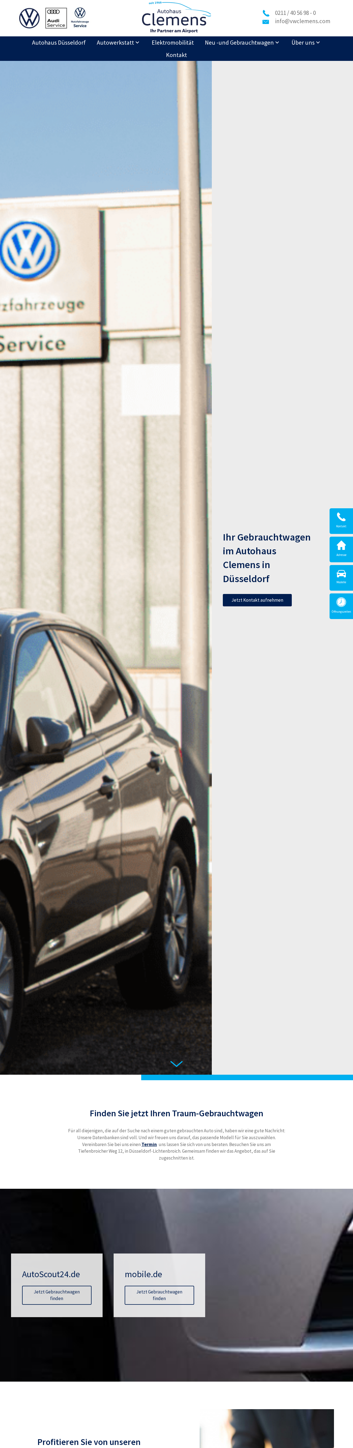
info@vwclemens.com (302, 21)
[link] (59, 42)
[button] (257, 600)
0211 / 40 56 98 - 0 (295, 13)
